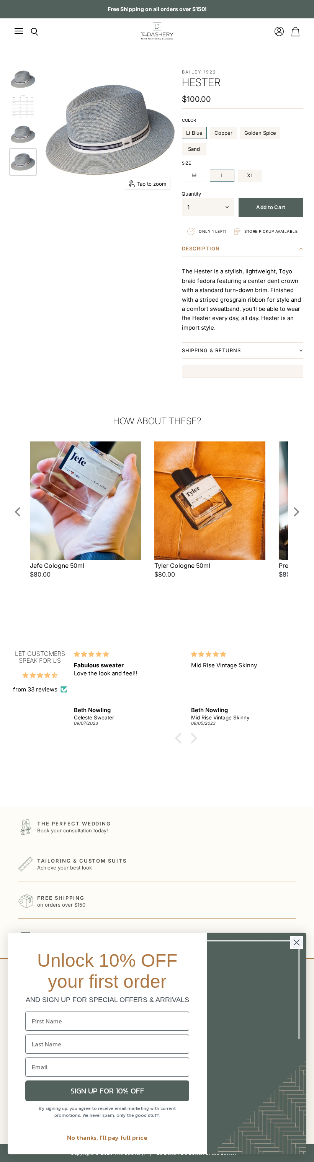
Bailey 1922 (199, 72)
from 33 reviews (35, 689)
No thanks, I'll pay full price (107, 1137)
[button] (242, 250)
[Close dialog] (296, 942)
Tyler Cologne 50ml (182, 565)
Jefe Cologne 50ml (57, 565)
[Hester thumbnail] (23, 79)
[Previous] (18, 512)
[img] (40, 675)
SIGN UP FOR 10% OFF (107, 1091)
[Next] (295, 512)
